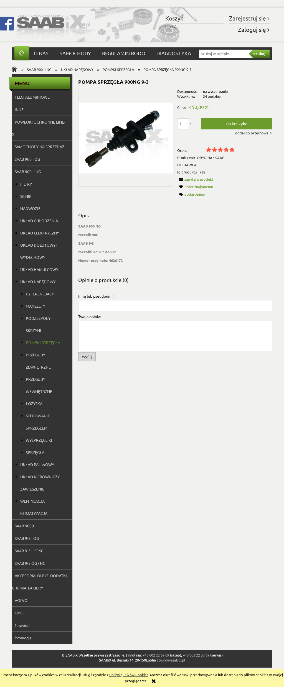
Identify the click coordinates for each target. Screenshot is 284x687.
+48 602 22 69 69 (156, 655)
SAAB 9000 (24, 525)
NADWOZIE (30, 208)
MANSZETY (35, 305)
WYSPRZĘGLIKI (39, 440)
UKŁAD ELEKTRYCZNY (39, 232)
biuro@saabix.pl (172, 660)
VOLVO (21, 600)
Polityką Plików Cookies (128, 674)
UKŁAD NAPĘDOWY (37, 281)
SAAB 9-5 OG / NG (30, 563)
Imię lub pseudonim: (95, 295)
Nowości (22, 625)
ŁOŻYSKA (34, 403)
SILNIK (26, 196)
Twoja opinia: (89, 316)
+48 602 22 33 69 (196, 655)
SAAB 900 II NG (28, 171)
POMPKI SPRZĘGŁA (43, 342)
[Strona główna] (53, 24)
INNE (19, 109)
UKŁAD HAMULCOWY (39, 269)
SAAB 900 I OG (27, 159)
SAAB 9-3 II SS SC (29, 550)
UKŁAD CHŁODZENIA (39, 220)
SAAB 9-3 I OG (27, 538)
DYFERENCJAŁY (40, 293)
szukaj (259, 54)
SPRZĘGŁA (35, 452)
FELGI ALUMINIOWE (32, 97)
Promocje (23, 637)
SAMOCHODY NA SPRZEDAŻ (39, 146)
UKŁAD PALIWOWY (37, 464)
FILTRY (26, 184)
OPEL (19, 612)
